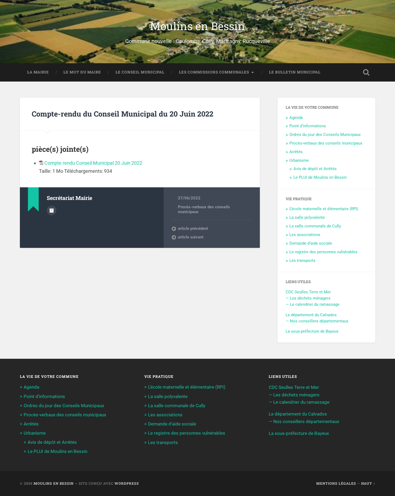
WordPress (126, 483)
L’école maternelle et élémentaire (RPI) (323, 208)
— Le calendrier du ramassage (312, 304)
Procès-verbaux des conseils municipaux (325, 143)
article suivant (190, 237)
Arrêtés (296, 151)
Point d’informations (307, 126)
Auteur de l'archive (51, 210)
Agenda (296, 117)
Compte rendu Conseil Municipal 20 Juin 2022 (93, 163)
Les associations (304, 234)
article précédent (193, 228)
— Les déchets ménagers (308, 298)
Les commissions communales (214, 72)
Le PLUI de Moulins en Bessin (320, 177)
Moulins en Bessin (197, 26)
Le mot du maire (82, 72)
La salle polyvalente (307, 217)
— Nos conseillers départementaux (317, 321)
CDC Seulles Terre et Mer (308, 292)
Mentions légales (336, 483)
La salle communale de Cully (315, 226)
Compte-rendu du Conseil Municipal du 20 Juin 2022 (122, 113)
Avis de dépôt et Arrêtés (315, 168)
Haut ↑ (368, 483)
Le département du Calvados (311, 314)
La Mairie (38, 72)
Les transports (302, 260)
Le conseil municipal (140, 72)
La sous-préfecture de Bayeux (312, 331)
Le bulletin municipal (295, 72)
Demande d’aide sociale (310, 243)
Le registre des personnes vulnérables (323, 251)
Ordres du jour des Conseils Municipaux (325, 134)
